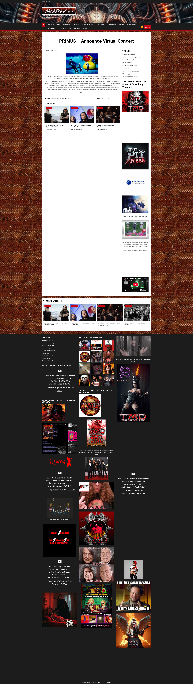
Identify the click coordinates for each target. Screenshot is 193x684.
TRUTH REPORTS (52, 28)
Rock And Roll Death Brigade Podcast (132, 57)
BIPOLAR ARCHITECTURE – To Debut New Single (57, 97)
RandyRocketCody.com (88, 25)
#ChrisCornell (54, 572)
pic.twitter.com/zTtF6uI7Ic (59, 384)
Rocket (48, 50)
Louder (97, 454)
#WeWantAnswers (63, 569)
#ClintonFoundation (59, 574)
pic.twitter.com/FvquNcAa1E (59, 577)
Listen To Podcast (147, 26)
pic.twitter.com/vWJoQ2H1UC (133, 487)
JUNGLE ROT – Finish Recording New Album (108, 97)
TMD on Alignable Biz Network (130, 71)
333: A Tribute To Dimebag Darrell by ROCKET (135, 216)
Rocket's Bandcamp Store (129, 59)
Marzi (64, 519)
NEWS (58, 25)
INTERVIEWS (66, 25)
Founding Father (143, 242)
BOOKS (85, 28)
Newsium (101, 682)
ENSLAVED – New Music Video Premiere (109, 323)
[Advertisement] (135, 264)
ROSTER (121, 25)
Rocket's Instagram (127, 62)
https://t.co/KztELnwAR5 (133, 484)
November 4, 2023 (59, 584)
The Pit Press (125, 68)
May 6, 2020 (141, 493)
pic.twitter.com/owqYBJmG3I (59, 486)
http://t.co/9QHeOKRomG (59, 483)
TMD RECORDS (131, 25)
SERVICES (63, 28)
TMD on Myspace (127, 74)
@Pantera (69, 478)
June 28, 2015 (69, 490)
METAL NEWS (96, 37)
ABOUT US (51, 25)
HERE (108, 78)
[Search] (139, 26)
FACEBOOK (101, 25)
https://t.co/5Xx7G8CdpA (59, 381)
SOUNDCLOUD (112, 25)
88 (70, 28)
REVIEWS (76, 25)
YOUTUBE (77, 28)
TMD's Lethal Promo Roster (129, 76)
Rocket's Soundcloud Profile (129, 65)
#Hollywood (65, 572)
